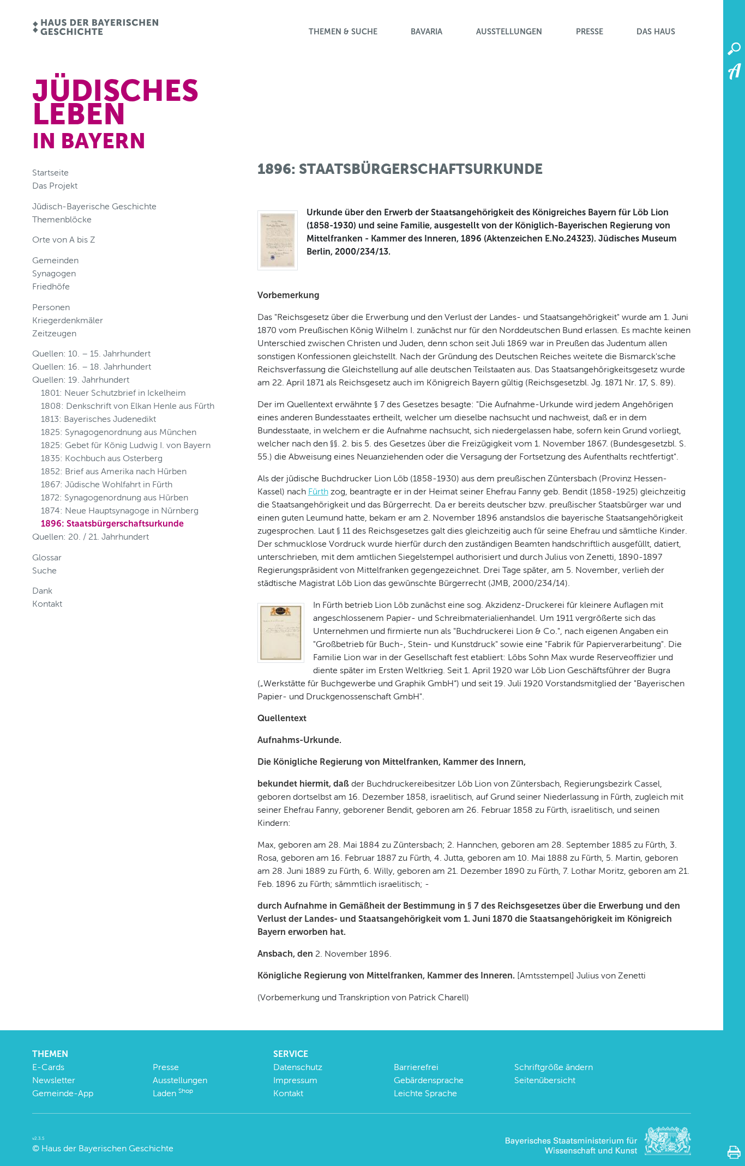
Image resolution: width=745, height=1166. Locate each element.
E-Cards (48, 1067)
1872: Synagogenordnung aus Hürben (114, 497)
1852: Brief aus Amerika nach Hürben (114, 471)
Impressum (295, 1080)
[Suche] (734, 49)
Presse (589, 32)
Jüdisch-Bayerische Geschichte (94, 206)
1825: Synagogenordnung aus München (118, 432)
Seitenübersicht (544, 1080)
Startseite (50, 172)
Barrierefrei (416, 1067)
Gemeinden (55, 260)
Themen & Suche (343, 32)
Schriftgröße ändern (553, 1067)
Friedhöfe (51, 286)
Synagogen (54, 273)
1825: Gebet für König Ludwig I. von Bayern (126, 445)
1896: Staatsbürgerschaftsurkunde (112, 523)
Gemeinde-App (62, 1093)
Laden (173, 1093)
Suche (44, 570)
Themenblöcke (62, 219)
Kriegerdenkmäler (67, 320)
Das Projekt (54, 185)
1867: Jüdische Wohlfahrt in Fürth (106, 484)
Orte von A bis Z (63, 239)
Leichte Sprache (425, 1093)
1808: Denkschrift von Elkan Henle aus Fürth (127, 405)
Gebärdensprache (429, 1080)
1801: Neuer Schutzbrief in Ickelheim (113, 392)
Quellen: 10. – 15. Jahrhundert (91, 353)
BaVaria (426, 32)
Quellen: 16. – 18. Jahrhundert (91, 366)
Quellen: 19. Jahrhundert (80, 379)
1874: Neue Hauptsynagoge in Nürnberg (120, 510)
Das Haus (655, 32)
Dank (42, 590)
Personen (51, 307)
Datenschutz (297, 1067)
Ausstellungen (509, 32)
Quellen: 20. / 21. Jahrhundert (90, 536)
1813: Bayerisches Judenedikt (98, 419)
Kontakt (47, 603)
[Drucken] (734, 1152)
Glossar (47, 557)
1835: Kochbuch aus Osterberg (102, 458)
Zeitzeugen (54, 333)
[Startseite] (95, 28)
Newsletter (53, 1080)
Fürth (318, 491)
